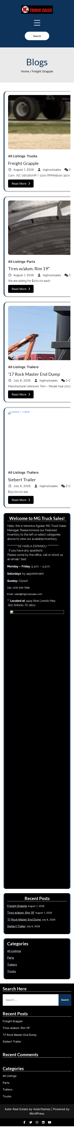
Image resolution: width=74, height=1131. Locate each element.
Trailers (33, 367)
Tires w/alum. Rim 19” (29, 268)
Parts (31, 262)
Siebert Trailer (22, 479)
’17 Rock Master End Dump (34, 374)
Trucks (32, 156)
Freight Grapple (23, 163)
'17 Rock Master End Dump (19, 1035)
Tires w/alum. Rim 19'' (16, 1028)
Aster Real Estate (16, 1109)
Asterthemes (41, 1109)
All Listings (16, 156)
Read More (19, 183)
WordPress (36, 1113)
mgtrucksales (52, 169)
